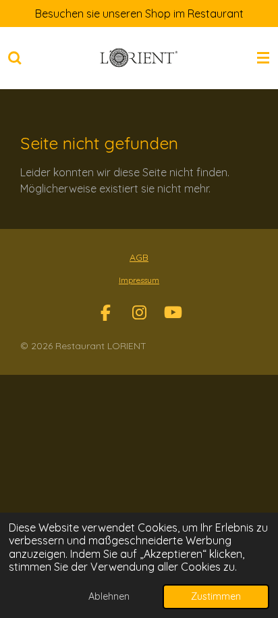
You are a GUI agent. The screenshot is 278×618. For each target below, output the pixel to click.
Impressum (139, 280)
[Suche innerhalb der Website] (15, 58)
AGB (139, 257)
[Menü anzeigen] (263, 58)
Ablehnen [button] (109, 596)
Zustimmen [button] (216, 596)
